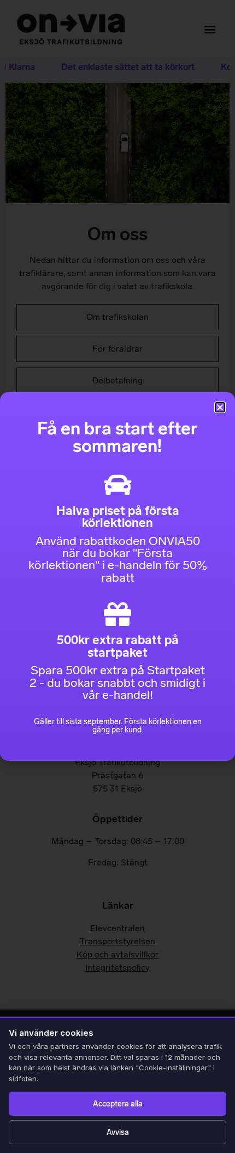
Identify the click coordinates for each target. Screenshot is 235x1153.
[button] (220, 407)
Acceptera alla (118, 1104)
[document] (117, 576)
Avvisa (118, 1132)
